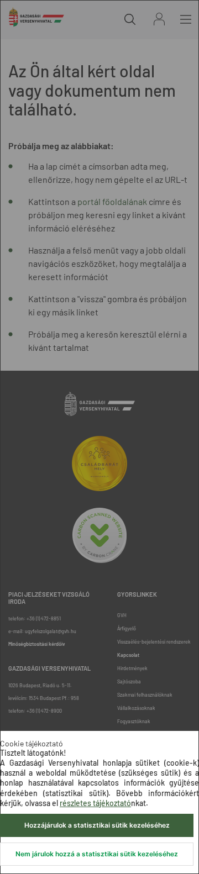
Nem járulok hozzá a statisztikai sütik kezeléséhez (96, 854)
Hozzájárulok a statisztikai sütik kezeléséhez (97, 825)
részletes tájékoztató (95, 803)
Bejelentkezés (159, 19)
